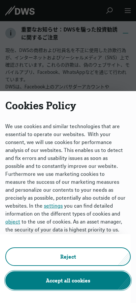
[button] (68, 256)
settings (53, 205)
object (12, 221)
